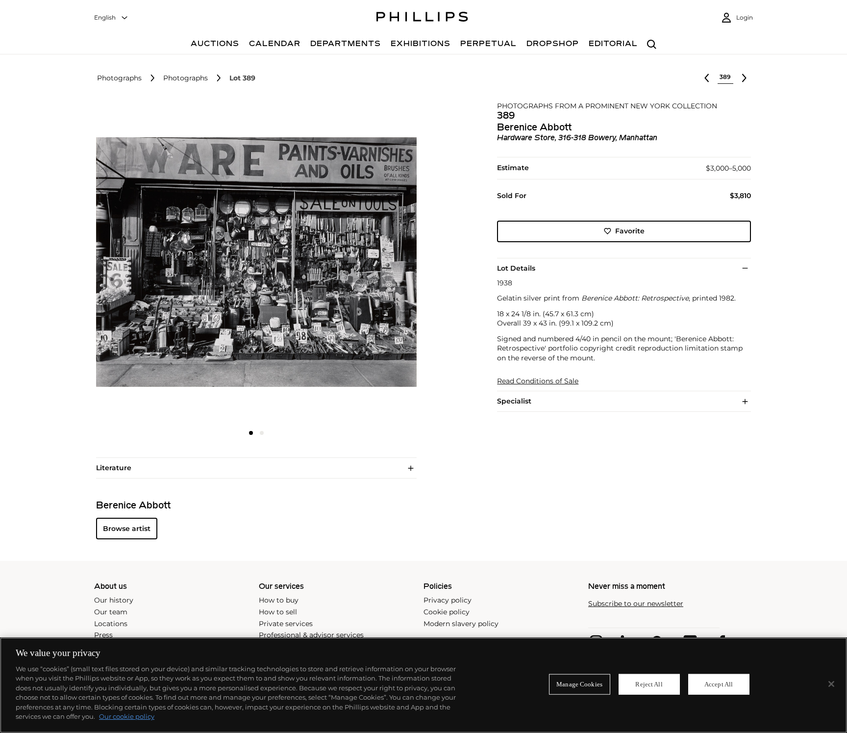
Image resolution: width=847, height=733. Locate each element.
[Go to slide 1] (251, 432)
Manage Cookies (579, 684)
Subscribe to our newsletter (635, 604)
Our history (113, 600)
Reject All (648, 684)
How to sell (278, 611)
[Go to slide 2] (261, 432)
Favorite (630, 231)
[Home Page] (422, 18)
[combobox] (111, 18)
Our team (110, 611)
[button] (253, 262)
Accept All (718, 684)
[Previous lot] (707, 78)
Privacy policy (448, 600)
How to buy (279, 600)
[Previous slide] (149, 263)
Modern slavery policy (461, 623)
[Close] (831, 684)
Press (103, 635)
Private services (286, 623)
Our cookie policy (126, 716)
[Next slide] (363, 263)
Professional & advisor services (311, 635)
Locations (110, 623)
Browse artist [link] (126, 528)
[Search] (652, 45)
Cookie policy (447, 611)
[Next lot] (744, 78)
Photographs (119, 78)
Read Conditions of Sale (537, 381)
